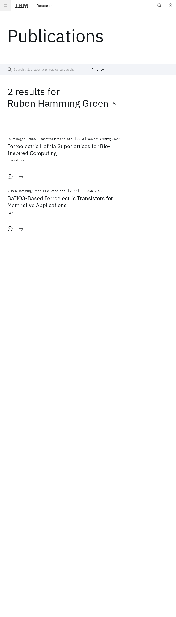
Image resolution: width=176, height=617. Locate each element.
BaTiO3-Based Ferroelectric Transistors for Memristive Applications (60, 201)
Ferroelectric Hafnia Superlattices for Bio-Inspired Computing (58, 149)
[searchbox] (44, 69)
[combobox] (132, 69)
